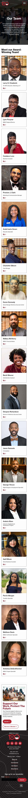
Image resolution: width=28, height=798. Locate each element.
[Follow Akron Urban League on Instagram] (16, 743)
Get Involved (14, 762)
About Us (14, 759)
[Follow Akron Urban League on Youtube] (20, 743)
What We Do (14, 769)
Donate (6, 721)
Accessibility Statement (16, 793)
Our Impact (14, 765)
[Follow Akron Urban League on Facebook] (8, 743)
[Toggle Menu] (24, 3)
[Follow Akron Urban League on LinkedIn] (12, 743)
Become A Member (10, 726)
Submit (22, 780)
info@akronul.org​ (14, 753)
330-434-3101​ (14, 751)
